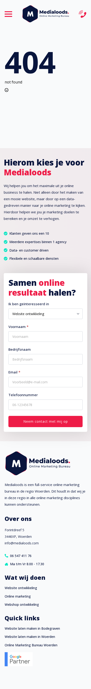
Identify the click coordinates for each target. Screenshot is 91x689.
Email (14, 372)
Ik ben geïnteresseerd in (28, 304)
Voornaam (18, 326)
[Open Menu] (8, 14)
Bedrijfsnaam (19, 349)
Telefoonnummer (23, 395)
